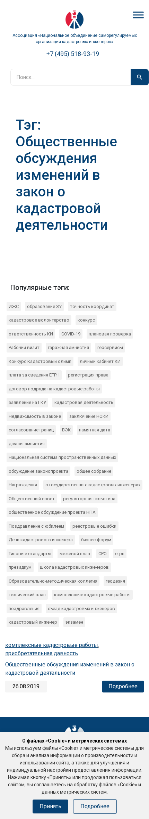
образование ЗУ (44, 306)
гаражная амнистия (68, 347)
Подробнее (123, 686)
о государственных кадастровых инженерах (92, 484)
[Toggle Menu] (138, 14)
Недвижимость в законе (35, 416)
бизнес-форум (96, 539)
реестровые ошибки (94, 526)
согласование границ (31, 429)
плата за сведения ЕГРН (34, 375)
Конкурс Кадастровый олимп (40, 361)
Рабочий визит (24, 347)
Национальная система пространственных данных (62, 457)
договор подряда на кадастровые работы (54, 388)
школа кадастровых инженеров (74, 567)
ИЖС (14, 306)
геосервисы (110, 347)
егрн (119, 553)
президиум (20, 567)
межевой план (75, 553)
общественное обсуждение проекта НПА (52, 512)
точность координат (92, 306)
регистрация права (88, 375)
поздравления (24, 608)
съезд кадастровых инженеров (81, 608)
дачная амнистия (27, 443)
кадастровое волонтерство (39, 320)
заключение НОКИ (88, 416)
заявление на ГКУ (27, 402)
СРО (102, 553)
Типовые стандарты (30, 553)
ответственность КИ (31, 333)
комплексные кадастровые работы (92, 594)
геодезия (115, 581)
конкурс (86, 320)
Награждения (23, 484)
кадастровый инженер (33, 622)
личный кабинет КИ (100, 361)
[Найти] (140, 77)
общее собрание (94, 471)
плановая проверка (110, 333)
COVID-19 (70, 333)
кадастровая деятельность (83, 402)
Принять (50, 806)
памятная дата (94, 429)
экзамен (74, 622)
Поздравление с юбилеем (36, 526)
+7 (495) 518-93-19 (72, 53)
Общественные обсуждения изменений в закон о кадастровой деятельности (69, 668)
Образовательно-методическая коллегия (53, 581)
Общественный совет (32, 498)
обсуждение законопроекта (38, 471)
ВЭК (66, 429)
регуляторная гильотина (89, 498)
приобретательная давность (41, 653)
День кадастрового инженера (41, 539)
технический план (27, 594)
